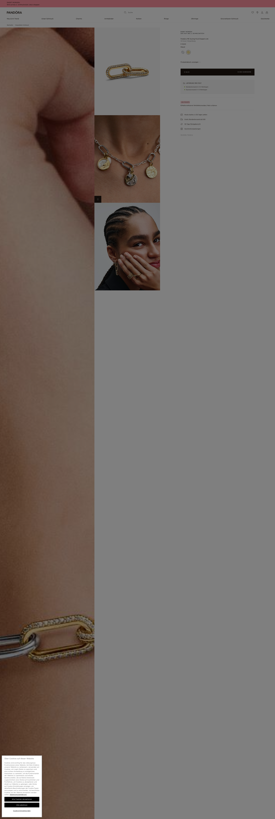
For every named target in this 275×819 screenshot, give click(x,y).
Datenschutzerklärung (18, 794)
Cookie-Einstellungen (22, 811)
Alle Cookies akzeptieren (22, 799)
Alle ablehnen (22, 805)
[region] (22, 786)
